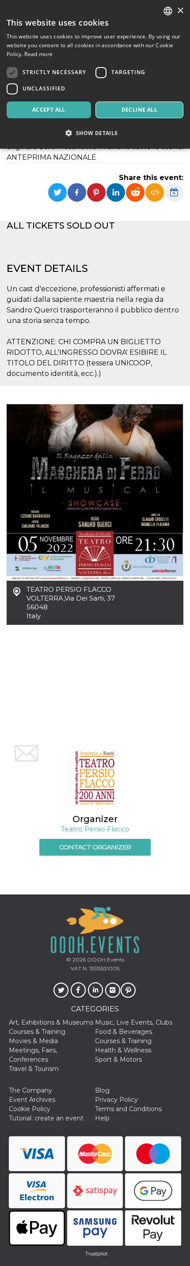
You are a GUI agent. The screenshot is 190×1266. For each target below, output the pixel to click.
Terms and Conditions (128, 1109)
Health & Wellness (123, 1050)
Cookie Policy (29, 1109)
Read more (38, 54)
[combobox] (167, 11)
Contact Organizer (95, 847)
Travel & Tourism (34, 1069)
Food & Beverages (123, 1032)
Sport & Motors (118, 1059)
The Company (30, 1090)
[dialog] (95, 74)
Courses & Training (37, 1032)
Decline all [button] (139, 109)
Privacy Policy (116, 1100)
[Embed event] (154, 192)
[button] (95, 133)
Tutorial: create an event (46, 1118)
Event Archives (32, 1100)
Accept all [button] (48, 109)
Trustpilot (96, 1254)
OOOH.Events (105, 959)
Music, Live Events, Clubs (133, 1022)
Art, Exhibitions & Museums (51, 1022)
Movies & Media (33, 1041)
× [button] (180, 11)
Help (102, 1118)
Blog (102, 1090)
